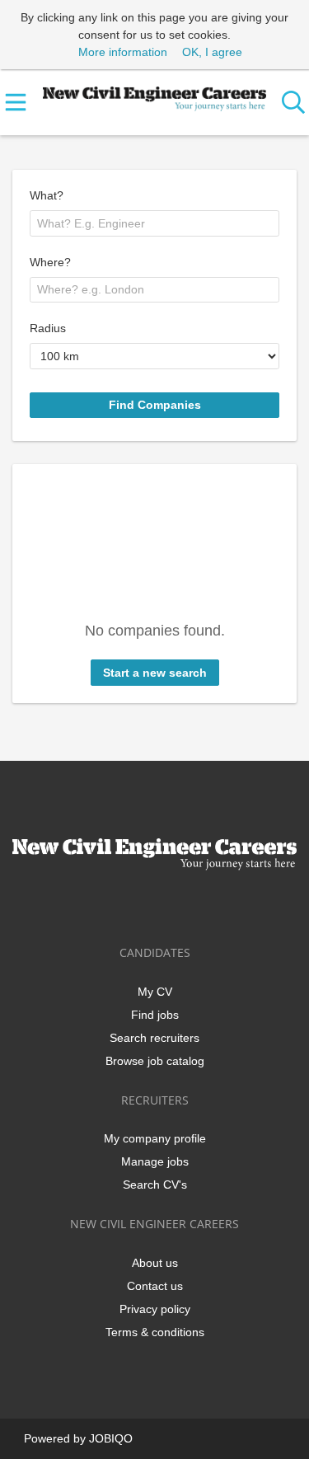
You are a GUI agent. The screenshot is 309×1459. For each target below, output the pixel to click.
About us (155, 1262)
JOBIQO (111, 1438)
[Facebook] (103, 904)
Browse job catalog (154, 1060)
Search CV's (155, 1184)
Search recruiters (154, 1037)
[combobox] (154, 223)
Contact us (155, 1285)
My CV (155, 991)
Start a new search (155, 672)
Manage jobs (155, 1161)
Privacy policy (154, 1309)
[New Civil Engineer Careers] (154, 95)
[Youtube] (209, 904)
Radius (48, 328)
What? (46, 195)
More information (122, 52)
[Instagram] (185, 904)
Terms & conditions (154, 1332)
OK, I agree (212, 52)
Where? (50, 262)
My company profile (155, 1138)
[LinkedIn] (158, 904)
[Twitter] (131, 904)
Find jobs (155, 1014)
